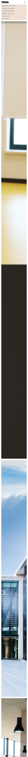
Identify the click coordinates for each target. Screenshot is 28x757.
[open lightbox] (14, 240)
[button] (19, 2)
